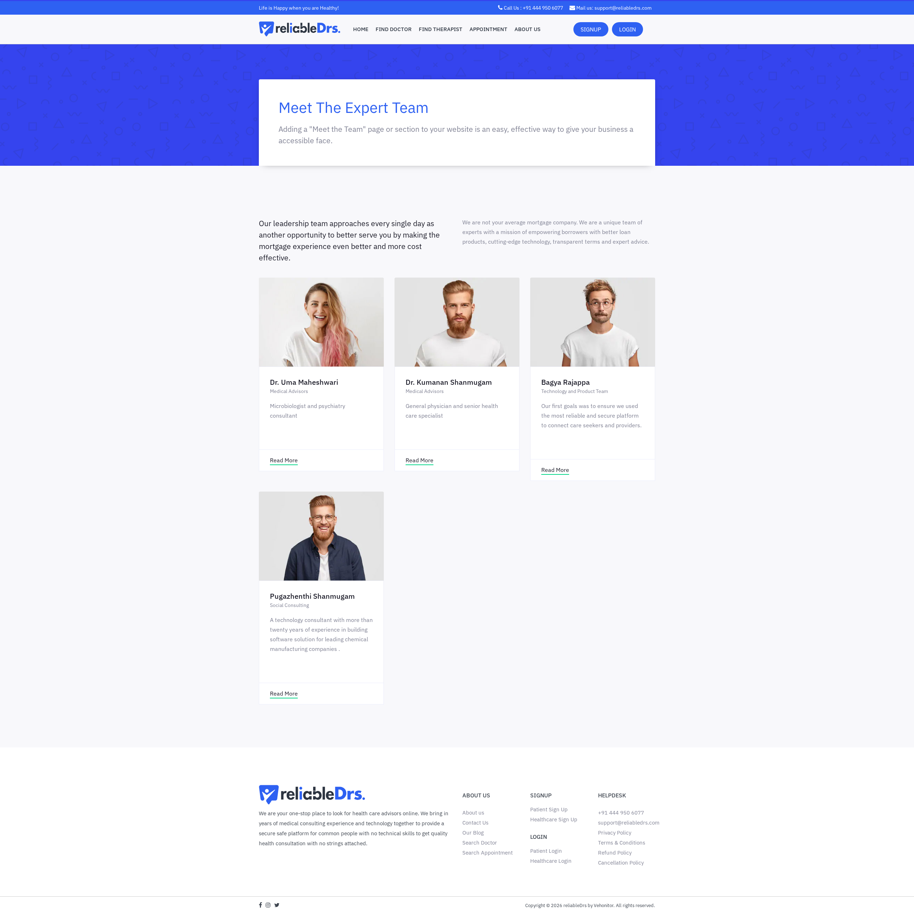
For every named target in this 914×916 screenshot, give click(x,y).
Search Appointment (487, 852)
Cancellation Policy (621, 862)
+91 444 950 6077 (621, 812)
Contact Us (475, 822)
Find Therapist (440, 29)
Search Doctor (479, 842)
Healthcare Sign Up (553, 819)
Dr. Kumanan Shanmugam (449, 382)
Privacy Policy (614, 832)
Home (360, 29)
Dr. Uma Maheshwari (304, 382)
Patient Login (546, 850)
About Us (527, 29)
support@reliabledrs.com (628, 822)
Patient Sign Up (549, 809)
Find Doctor (394, 29)
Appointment (488, 29)
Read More (284, 460)
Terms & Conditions (621, 842)
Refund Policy (615, 852)
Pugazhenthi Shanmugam (312, 596)
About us (473, 812)
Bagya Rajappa (565, 382)
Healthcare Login (551, 860)
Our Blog (473, 832)
